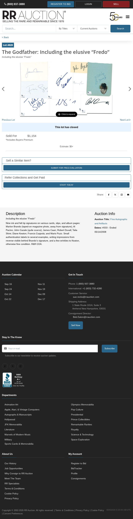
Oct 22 (8, 299)
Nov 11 (41, 284)
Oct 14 (8, 294)
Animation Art (11, 404)
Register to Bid (78, 463)
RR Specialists (12, 483)
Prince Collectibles (80, 419)
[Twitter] (115, 195)
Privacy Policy (12, 498)
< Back (5, 37)
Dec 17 (41, 299)
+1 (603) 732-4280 (92, 288)
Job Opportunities (14, 468)
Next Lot (124, 120)
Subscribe (109, 348)
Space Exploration (80, 439)
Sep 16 (8, 284)
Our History (10, 463)
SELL (116, 4)
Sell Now (75, 325)
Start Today (66, 185)
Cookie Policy (11, 493)
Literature (9, 429)
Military (8, 439)
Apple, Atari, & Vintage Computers (22, 409)
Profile (74, 473)
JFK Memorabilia (13, 424)
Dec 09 (41, 294)
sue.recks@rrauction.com (86, 297)
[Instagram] (122, 195)
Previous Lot (8, 120)
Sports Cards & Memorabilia (19, 443)
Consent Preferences (13, 513)
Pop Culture (77, 409)
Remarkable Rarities (81, 424)
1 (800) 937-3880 (85, 283)
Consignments (78, 478)
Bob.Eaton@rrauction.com (86, 317)
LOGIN (88, 4)
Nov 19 (41, 289)
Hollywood (10, 419)
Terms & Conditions (14, 488)
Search (120, 28)
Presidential (77, 414)
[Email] (128, 195)
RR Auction (29, 510)
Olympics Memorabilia (82, 404)
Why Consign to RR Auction (19, 473)
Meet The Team (13, 478)
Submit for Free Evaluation (66, 168)
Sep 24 (8, 289)
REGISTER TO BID (61, 4)
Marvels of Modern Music (17, 434)
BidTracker (76, 468)
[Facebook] (109, 195)
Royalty (75, 429)
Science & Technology (82, 434)
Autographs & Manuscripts (18, 414)
